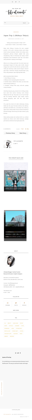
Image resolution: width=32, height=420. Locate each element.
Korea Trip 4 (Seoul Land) (14, 188)
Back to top (23, 416)
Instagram (8, 305)
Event (5, 325)
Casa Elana (15, 323)
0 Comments (7, 128)
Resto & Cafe (7, 331)
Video (21, 333)
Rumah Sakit (15, 331)
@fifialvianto (12, 285)
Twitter (16, 305)
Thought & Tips (7, 333)
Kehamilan (6, 328)
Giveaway (17, 325)
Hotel (22, 325)
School (21, 331)
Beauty (9, 323)
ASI (5, 323)
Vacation (16, 31)
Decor (21, 323)
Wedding (12, 336)
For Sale (11, 325)
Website (6, 336)
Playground (19, 328)
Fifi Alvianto (18, 141)
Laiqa (12, 328)
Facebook (24, 305)
